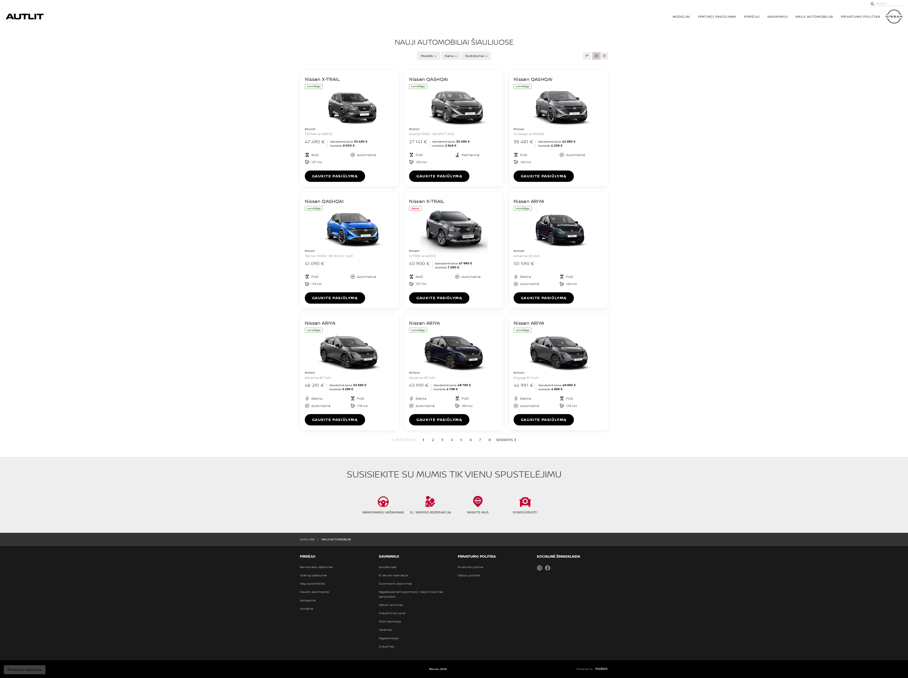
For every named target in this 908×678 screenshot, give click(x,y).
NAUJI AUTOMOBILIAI (814, 16)
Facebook (547, 568)
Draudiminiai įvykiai (392, 613)
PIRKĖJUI (752, 16)
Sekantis (504, 439)
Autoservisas (387, 567)
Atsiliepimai (308, 600)
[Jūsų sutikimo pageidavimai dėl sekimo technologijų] (24, 669)
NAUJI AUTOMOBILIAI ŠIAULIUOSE (454, 42)
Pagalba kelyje (388, 638)
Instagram (539, 568)
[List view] (604, 56)
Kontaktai (306, 609)
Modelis (427, 55)
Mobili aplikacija (390, 621)
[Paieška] (872, 3)
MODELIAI (681, 16)
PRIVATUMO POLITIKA (860, 16)
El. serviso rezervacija (393, 575)
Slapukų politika (469, 575)
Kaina (449, 55)
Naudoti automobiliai (314, 592)
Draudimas (386, 646)
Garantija (385, 630)
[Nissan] (894, 16)
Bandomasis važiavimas (316, 567)
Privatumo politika (470, 567)
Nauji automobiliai (312, 584)
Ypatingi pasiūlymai (313, 575)
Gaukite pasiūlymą (335, 176)
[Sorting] (587, 56)
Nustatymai (474, 55)
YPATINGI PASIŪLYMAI (717, 16)
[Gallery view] (596, 56)
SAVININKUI (777, 16)
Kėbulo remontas (391, 605)
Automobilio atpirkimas (395, 584)
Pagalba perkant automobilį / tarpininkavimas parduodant (411, 594)
